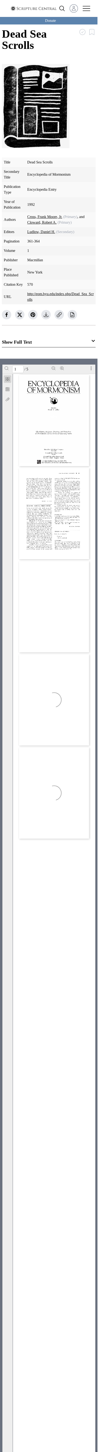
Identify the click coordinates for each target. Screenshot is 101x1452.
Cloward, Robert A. (42, 222)
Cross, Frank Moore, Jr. (44, 217)
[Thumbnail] (7, 379)
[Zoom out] (53, 368)
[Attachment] (7, 399)
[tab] (7, 380)
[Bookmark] (7, 389)
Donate (50, 21)
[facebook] (6, 314)
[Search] (6, 368)
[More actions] (91, 368)
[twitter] (19, 314)
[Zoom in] (62, 368)
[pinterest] (33, 314)
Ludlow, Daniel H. (41, 232)
